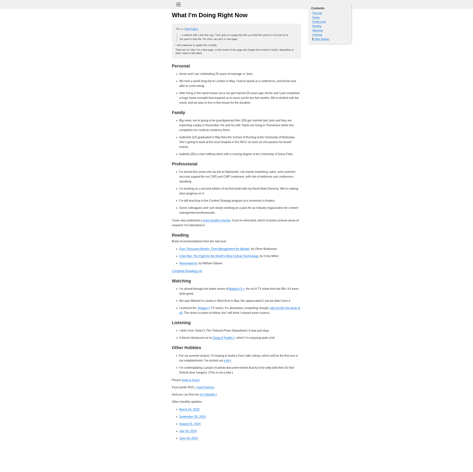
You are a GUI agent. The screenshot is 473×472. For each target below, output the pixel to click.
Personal (317, 13)
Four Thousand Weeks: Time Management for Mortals (214, 248)
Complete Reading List (187, 271)
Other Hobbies (321, 39)
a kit (226, 360)
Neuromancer (188, 263)
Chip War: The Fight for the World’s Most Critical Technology (218, 256)
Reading (316, 26)
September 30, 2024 (192, 416)
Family (316, 17)
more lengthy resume (216, 220)
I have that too (205, 387)
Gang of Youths (222, 337)
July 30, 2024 (188, 431)
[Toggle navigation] (236, 4)
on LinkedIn (207, 394)
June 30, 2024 (188, 438)
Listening (317, 34)
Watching (317, 30)
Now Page (191, 29)
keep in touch (190, 380)
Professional (319, 21)
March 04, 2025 (189, 409)
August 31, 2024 (190, 423)
